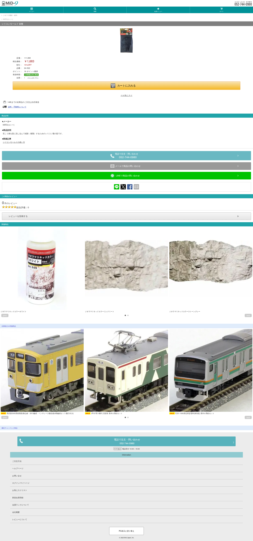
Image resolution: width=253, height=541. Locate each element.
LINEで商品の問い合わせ (128, 175)
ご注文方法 (16, 461)
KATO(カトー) (8, 19)
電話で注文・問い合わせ (126, 156)
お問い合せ (16, 475)
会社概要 (16, 512)
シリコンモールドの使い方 (14, 142)
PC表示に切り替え (126, 531)
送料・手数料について (17, 106)
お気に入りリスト (19, 490)
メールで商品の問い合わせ (127, 165)
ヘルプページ (17, 468)
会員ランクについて (20, 504)
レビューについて (19, 519)
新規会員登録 (17, 497)
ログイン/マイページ (20, 483)
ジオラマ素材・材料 (10, 15)
